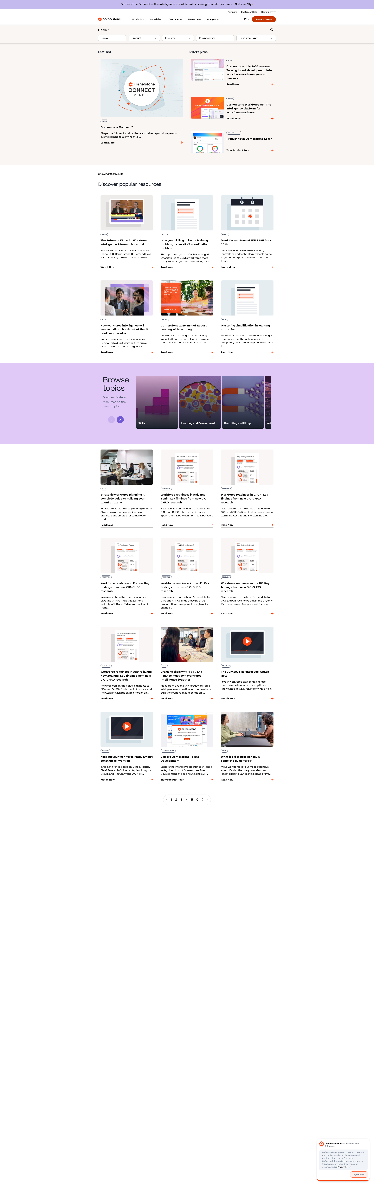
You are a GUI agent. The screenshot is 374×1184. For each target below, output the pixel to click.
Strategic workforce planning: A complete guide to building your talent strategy (123, 450)
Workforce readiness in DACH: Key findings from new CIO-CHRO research (244, 450)
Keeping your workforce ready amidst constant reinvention (126, 712)
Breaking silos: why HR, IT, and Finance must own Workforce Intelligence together (184, 627)
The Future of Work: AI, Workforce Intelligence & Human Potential (126, 196)
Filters (102, 30)
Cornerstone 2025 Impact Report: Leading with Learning (186, 281)
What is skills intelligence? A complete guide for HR (247, 712)
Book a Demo (264, 19)
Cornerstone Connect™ (112, 58)
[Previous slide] (111, 419)
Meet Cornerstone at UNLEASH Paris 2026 (244, 195)
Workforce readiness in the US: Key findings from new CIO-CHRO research (184, 539)
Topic (104, 38)
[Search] (271, 29)
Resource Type (248, 38)
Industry (170, 38)
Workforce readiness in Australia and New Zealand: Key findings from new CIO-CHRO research (123, 629)
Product (136, 38)
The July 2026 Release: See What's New (242, 626)
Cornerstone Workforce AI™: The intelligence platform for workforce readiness (230, 98)
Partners (232, 12)
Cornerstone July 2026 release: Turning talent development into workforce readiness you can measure (227, 59)
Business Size (207, 38)
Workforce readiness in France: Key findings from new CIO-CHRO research (124, 539)
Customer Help (249, 12)
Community (267, 12)
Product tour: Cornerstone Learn (208, 130)
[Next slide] (120, 419)
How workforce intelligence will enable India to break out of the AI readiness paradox (126, 281)
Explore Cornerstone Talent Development (183, 711)
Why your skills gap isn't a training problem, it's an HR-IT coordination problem (186, 196)
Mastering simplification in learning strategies (246, 280)
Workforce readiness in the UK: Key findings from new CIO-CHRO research (245, 539)
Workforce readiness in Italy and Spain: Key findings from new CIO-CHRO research (184, 450)
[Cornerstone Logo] (109, 19)
